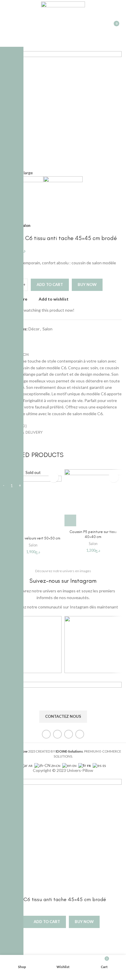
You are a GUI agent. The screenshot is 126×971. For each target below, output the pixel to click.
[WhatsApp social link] (35, 339)
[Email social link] (28, 339)
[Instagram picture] (33, 644)
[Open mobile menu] (6, 23)
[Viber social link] (41, 339)
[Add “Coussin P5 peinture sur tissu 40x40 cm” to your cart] (70, 520)
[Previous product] (107, 226)
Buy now (87, 284)
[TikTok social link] (79, 734)
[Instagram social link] (57, 734)
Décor (34, 328)
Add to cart (50, 284)
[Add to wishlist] (53, 477)
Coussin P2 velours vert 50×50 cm (33, 538)
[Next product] (119, 226)
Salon (25, 225)
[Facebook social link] (46, 734)
